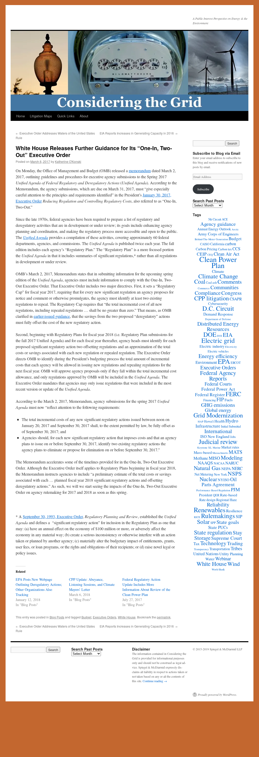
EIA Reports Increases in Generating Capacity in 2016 (139, 133)
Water (209, 558)
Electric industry (212, 346)
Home (20, 116)
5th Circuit (214, 219)
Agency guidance (218, 223)
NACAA (219, 463)
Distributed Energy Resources (218, 326)
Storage (202, 537)
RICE (197, 517)
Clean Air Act (226, 254)
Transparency (201, 549)
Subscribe (203, 189)
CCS (236, 249)
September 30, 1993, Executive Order (53, 516)
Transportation (219, 548)
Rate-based (228, 494)
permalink (163, 617)
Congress (231, 292)
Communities (224, 287)
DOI (219, 336)
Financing (209, 400)
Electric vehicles (218, 351)
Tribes (236, 548)
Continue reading (155, 681)
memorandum (140, 170)
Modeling (232, 457)
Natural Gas (207, 468)
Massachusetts (220, 453)
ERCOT (236, 363)
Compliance (208, 292)
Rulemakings (218, 515)
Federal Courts (218, 384)
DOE (209, 334)
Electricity (231, 346)
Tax (196, 543)
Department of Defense (218, 319)
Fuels (229, 399)
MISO (214, 458)
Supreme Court (226, 538)
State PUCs (218, 527)
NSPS (235, 473)
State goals (228, 521)
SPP (213, 523)
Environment (206, 362)
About (84, 116)
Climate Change (218, 276)
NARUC (232, 462)
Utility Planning (231, 553)
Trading (235, 543)
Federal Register (210, 394)
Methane (200, 458)
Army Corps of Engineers (218, 233)
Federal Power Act (218, 389)
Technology (213, 543)
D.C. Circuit (218, 308)
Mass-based (203, 452)
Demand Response (218, 314)
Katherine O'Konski (68, 161)
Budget (86, 617)
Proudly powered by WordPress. (217, 695)
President (205, 495)
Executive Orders (104, 617)
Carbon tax (225, 249)
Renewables (209, 509)
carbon (230, 244)
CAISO (204, 244)
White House (127, 617)
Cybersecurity (218, 303)
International (218, 431)
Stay (237, 532)
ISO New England (214, 436)
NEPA (226, 468)
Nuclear (208, 479)
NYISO (223, 479)
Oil (233, 479)
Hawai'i (209, 421)
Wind (233, 563)
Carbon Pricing (206, 249)
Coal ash (211, 282)
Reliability (218, 504)
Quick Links (66, 116)
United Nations (206, 553)
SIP (239, 516)
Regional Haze (226, 499)
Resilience (234, 510)
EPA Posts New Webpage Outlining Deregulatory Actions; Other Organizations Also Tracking (39, 587)
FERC (233, 394)
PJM (235, 489)
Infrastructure (208, 426)
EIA (228, 334)
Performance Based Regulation (213, 490)
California (217, 243)
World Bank (218, 569)
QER (216, 495)
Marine (217, 447)
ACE (225, 219)
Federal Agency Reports (218, 375)
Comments (230, 281)
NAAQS (205, 463)
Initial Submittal (231, 426)
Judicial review (218, 441)
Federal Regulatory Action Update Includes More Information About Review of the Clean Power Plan (146, 587)
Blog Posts (57, 617)
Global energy (218, 410)
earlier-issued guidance (52, 316)
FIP (220, 399)
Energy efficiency (218, 356)
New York (220, 474)
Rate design (207, 499)
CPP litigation (211, 298)
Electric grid (218, 340)
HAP (200, 421)
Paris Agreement (218, 484)
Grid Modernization (218, 415)
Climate (218, 271)
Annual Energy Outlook (214, 229)
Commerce (204, 288)
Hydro (231, 420)
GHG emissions (218, 404)
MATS (235, 452)
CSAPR (236, 298)
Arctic (235, 229)
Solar (203, 522)
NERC (237, 468)
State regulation (213, 532)
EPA (224, 361)
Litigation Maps (41, 116)
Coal (199, 281)
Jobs (233, 437)
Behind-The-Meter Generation (211, 239)
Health (219, 421)
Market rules (230, 447)
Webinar (223, 558)
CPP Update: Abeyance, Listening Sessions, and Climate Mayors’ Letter (92, 584)
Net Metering (204, 474)
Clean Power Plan (218, 262)
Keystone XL (204, 447)
